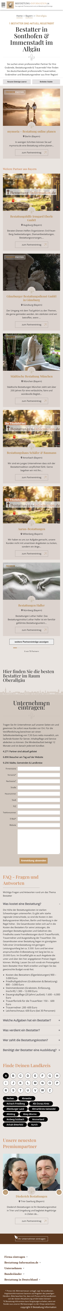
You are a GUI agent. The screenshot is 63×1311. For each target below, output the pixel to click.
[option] (31, 1190)
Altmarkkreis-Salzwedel (44, 1108)
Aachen (10, 1098)
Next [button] (58, 1192)
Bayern (29, 15)
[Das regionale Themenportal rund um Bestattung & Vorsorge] (10, 5)
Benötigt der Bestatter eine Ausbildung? (30, 1050)
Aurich (34, 1124)
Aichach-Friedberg (16, 1103)
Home (19, 15)
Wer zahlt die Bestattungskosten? (25, 1040)
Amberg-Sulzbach (15, 1119)
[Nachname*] (39, 781)
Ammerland (38, 1119)
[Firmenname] (39, 769)
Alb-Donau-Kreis (41, 1103)
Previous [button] (4, 1192)
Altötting (11, 1114)
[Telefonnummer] (39, 813)
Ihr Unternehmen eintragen (32, 1238)
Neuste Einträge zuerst (17, 82)
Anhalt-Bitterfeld (15, 1124)
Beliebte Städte (46, 82)
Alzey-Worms (29, 1114)
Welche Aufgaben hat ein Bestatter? (27, 1020)
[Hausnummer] (39, 794)
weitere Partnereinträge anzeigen (31, 642)
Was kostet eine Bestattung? (22, 904)
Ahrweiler (27, 1098)
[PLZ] (39, 806)
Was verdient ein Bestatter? (21, 1030)
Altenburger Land (15, 1108)
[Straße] (39, 787)
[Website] (39, 825)
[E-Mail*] (39, 819)
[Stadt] (39, 800)
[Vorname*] (39, 775)
